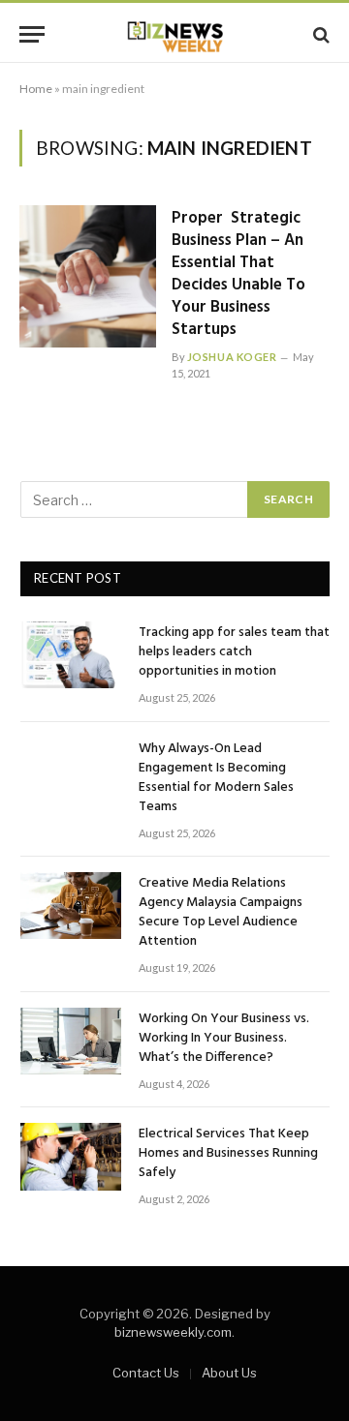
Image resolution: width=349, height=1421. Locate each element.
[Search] (319, 34)
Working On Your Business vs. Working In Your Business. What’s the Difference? (224, 1038)
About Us (229, 1372)
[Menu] (32, 34)
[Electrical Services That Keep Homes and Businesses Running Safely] (70, 1156)
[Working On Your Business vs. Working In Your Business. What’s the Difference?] (70, 1041)
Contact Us (145, 1372)
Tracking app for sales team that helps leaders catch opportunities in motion (234, 651)
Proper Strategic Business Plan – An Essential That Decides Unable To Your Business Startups (238, 273)
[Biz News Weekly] (174, 34)
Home (35, 88)
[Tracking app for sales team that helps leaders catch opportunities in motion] (70, 654)
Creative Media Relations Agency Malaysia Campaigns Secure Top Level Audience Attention (220, 912)
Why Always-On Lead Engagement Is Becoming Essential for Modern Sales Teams (216, 778)
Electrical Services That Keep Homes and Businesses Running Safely (228, 1153)
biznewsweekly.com (173, 1332)
